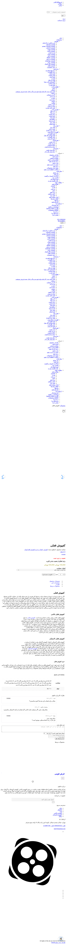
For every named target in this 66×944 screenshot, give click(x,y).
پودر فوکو (55, 172)
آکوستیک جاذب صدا (49, 82)
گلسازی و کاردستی (52, 132)
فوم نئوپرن (52, 85)
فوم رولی (55, 125)
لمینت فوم (55, 156)
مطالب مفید (58, 182)
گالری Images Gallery (52, 208)
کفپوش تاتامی (51, 51)
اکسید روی (55, 177)
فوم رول (52, 127)
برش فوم (55, 166)
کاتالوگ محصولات (53, 210)
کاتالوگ (60, 810)
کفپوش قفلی (51, 65)
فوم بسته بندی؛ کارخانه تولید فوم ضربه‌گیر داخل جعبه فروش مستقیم (35, 91)
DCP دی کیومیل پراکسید (51, 176)
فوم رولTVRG (50, 130)
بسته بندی (52, 99)
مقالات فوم (55, 184)
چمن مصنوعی (51, 67)
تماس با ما (55, 215)
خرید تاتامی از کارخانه (49, 43)
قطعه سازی (54, 86)
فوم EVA (52, 73)
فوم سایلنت (51, 83)
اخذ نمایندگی (54, 205)
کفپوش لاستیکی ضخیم (48, 46)
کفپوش (56, 41)
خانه (60, 38)
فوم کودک (55, 140)
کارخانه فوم (55, 202)
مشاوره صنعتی (54, 158)
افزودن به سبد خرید (47, 574)
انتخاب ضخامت (61, 568)
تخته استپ (52, 116)
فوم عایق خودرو (50, 108)
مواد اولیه (59, 171)
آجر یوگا (53, 111)
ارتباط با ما (59, 203)
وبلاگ (60, 816)
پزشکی (53, 93)
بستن (62, 222)
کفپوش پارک (51, 56)
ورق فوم (55, 69)
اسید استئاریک (54, 179)
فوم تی (53, 78)
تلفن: (59, 825)
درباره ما (55, 211)
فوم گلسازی (51, 134)
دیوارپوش (55, 148)
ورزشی (53, 189)
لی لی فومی (51, 143)
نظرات (58, 584)
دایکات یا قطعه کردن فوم (51, 169)
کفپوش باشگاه (51, 57)
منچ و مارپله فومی (50, 147)
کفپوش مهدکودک (50, 61)
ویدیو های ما (55, 213)
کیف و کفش (51, 104)
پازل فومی (52, 142)
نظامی (53, 103)
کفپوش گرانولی (50, 48)
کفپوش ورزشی (50, 59)
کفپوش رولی (51, 62)
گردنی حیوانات (51, 95)
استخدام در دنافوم (53, 207)
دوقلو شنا (52, 119)
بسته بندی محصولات (52, 168)
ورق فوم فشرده (50, 70)
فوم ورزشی (55, 109)
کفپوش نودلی (51, 54)
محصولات (59, 39)
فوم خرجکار (51, 80)
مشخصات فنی (55, 583)
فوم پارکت (52, 129)
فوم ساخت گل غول (49, 135)
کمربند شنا (52, 121)
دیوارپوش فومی (50, 150)
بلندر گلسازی (51, 137)
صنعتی (53, 101)
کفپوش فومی (51, 49)
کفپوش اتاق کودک (50, 64)
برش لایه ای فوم (53, 161)
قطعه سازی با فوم (53, 160)
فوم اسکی (52, 124)
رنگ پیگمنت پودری (53, 181)
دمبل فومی (52, 114)
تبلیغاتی (53, 90)
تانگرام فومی (51, 145)
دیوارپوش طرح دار (50, 151)
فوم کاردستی (51, 138)
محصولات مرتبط (55, 586)
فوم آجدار (52, 77)
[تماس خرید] (62, 778)
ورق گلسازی (51, 72)
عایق (53, 88)
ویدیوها (56, 200)
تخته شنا (52, 117)
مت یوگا (52, 112)
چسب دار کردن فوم (52, 164)
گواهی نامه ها (54, 198)
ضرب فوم (55, 163)
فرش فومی (51, 52)
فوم (61, 811)
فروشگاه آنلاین (57, 2)
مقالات (60, 4)
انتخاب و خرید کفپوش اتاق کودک (33, 549)
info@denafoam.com (59, 828)
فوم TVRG (52, 75)
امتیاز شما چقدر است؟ (57, 733)
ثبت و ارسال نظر (60, 738)
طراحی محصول (53, 155)
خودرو (53, 98)
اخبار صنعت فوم (53, 197)
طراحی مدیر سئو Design (58, 942)
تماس (60, 5)
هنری (53, 187)
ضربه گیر (52, 96)
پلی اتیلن (56, 174)
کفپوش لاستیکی (50, 44)
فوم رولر (52, 122)
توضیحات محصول (55, 581)
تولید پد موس (51, 106)
